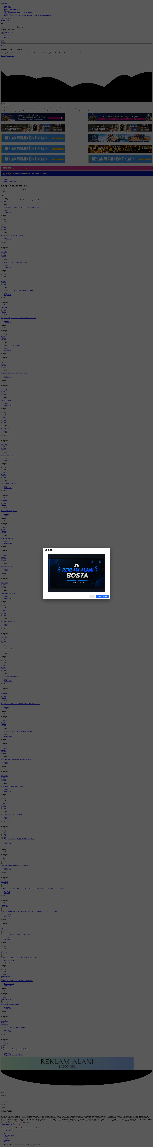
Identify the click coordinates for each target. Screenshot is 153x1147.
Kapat (106, 550)
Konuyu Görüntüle (102, 596)
